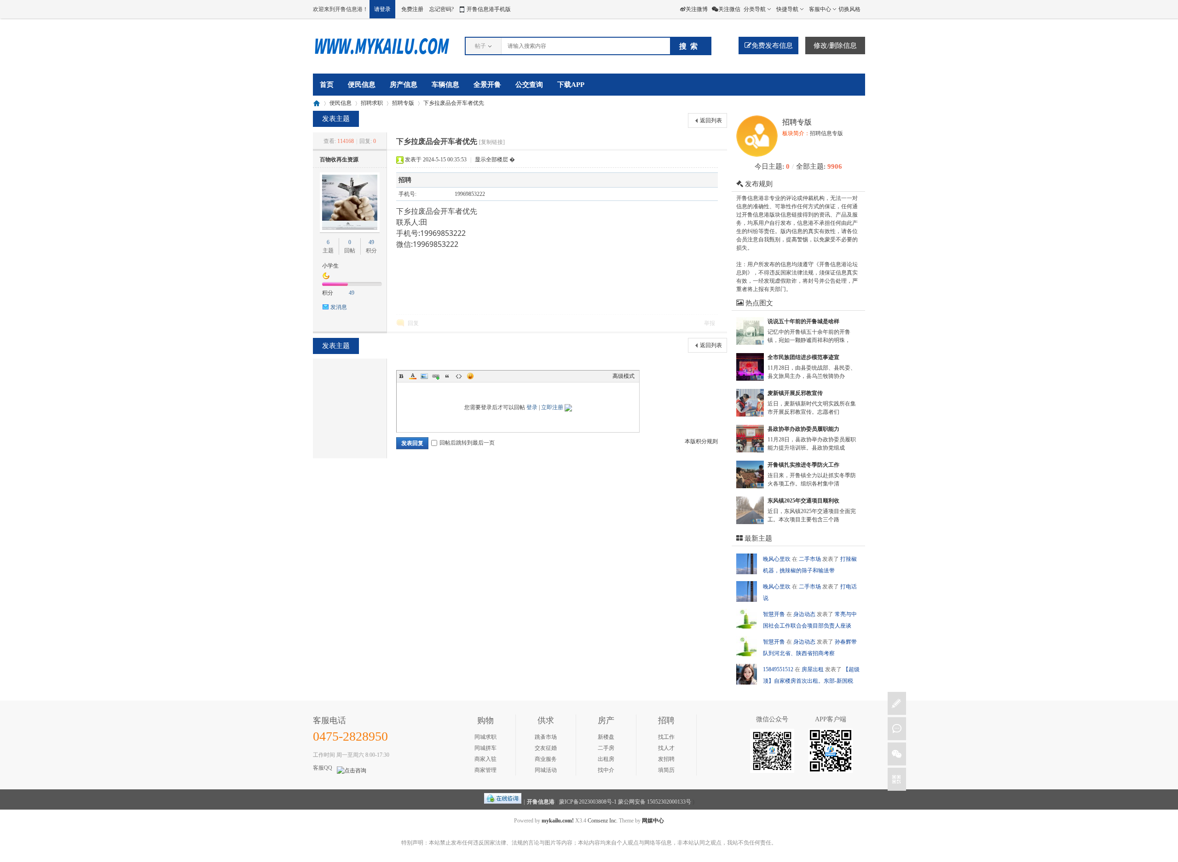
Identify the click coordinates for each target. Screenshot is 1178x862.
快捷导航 (787, 9)
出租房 (606, 759)
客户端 (897, 779)
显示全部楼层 (491, 159)
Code (458, 376)
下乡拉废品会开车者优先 (453, 103)
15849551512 (779, 669)
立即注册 (552, 407)
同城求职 (485, 737)
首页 (327, 84)
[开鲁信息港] (382, 58)
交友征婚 (546, 748)
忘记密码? (441, 9)
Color (412, 376)
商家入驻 (485, 759)
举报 (709, 323)
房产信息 (403, 84)
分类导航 (755, 9)
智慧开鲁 (774, 614)
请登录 (382, 9)
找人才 (666, 748)
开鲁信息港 (316, 103)
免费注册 (412, 9)
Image (424, 376)
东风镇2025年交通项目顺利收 (803, 500)
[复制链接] (492, 142)
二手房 (606, 748)
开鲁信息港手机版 (489, 9)
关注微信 (729, 9)
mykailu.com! (558, 820)
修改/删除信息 (835, 45)
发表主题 (336, 118)
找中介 (606, 770)
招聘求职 (372, 103)
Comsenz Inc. (603, 820)
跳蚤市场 (546, 737)
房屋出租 (813, 669)
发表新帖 (897, 703)
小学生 (330, 266)
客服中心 (820, 9)
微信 (897, 753)
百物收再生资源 (339, 159)
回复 (413, 323)
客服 (897, 728)
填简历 (666, 770)
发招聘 (666, 759)
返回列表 (711, 120)
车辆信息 (445, 84)
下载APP (570, 84)
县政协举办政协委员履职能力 (803, 429)
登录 (531, 407)
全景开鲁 (487, 84)
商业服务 (546, 759)
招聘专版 (403, 103)
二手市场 (810, 559)
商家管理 (485, 770)
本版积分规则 (701, 441)
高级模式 (623, 376)
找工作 (666, 737)
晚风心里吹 (777, 559)
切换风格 (849, 9)
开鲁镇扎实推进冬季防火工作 (803, 465)
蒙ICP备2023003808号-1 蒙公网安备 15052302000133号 (625, 802)
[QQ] (502, 802)
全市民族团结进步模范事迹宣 (803, 357)
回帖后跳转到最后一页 (467, 443)
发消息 (338, 307)
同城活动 (546, 770)
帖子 (480, 46)
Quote (447, 376)
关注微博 (697, 9)
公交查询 (529, 84)
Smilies (470, 376)
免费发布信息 (772, 45)
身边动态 (805, 614)
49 (371, 242)
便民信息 (361, 84)
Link (435, 376)
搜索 (690, 46)
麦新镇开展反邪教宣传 (795, 393)
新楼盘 (606, 737)
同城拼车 (485, 748)
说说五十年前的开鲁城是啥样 (803, 321)
